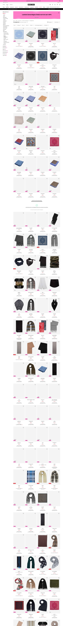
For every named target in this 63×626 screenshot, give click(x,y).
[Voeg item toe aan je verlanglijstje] (23, 28)
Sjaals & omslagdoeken (25, 20)
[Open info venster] (59, 0)
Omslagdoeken (32, 20)
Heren (7, 4)
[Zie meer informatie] (30, 47)
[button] (50, 22)
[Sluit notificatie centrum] (54, 4)
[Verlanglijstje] (57, 4)
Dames (4, 4)
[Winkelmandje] (59, 4)
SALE (16, 20)
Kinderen (11, 4)
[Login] (52, 4)
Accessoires (19, 20)
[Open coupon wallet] (50, 4)
